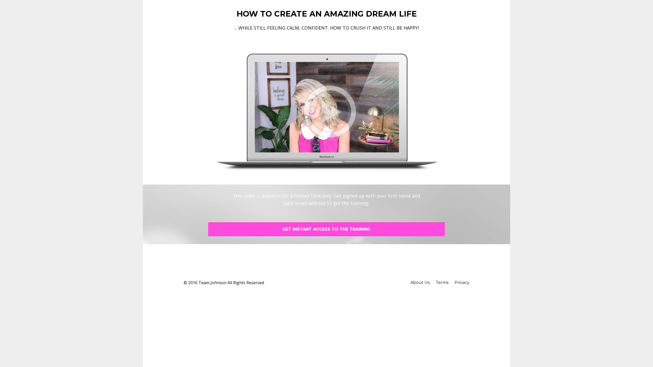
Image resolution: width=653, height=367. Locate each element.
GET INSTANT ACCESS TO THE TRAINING (326, 229)
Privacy (462, 282)
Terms (442, 282)
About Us (420, 282)
